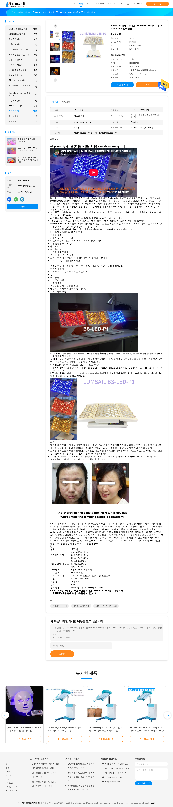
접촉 (23, 206)
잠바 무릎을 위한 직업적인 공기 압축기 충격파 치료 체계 (45, 784)
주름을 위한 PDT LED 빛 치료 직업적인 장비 (27, 149)
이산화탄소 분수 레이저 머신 (23, 86)
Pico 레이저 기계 (23, 106)
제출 (62, 653)
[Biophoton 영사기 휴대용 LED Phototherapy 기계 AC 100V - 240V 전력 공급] (84, 47)
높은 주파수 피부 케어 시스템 (106, 606)
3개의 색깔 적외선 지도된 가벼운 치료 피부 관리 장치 (27, 159)
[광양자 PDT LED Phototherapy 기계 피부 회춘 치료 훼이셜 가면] (24, 705)
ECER (153, 803)
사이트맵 (9, 783)
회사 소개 (9, 775)
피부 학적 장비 (23, 111)
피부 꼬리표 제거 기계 (81, 606)
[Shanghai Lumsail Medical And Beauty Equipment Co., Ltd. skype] (22, 199)
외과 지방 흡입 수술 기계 (23, 54)
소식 (7, 779)
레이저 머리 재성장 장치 (23, 70)
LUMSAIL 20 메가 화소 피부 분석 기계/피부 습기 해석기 (81, 766)
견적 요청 (158, 4)
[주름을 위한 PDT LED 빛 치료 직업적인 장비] (11, 150)
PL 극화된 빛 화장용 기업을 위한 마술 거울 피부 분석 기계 (81, 787)
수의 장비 (23, 121)
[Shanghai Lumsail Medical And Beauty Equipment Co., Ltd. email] (9, 199)
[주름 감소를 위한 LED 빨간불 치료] (11, 141)
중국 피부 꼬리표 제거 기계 (29, 803)
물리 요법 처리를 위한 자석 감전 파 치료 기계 (45, 775)
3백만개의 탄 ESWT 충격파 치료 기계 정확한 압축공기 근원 (45, 766)
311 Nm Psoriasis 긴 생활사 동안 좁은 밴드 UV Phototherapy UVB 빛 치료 (147, 730)
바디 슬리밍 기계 (23, 75)
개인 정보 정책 (11, 790)
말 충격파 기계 (23, 44)
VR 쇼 (7, 771)
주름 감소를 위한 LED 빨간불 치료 (27, 140)
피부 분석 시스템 (23, 65)
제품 (7, 768)
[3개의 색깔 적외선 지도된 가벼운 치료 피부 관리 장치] (11, 160)
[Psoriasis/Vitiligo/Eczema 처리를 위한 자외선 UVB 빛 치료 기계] (65, 705)
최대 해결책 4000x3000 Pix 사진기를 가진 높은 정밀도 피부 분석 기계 (81, 777)
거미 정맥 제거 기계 (60, 606)
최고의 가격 (122, 84)
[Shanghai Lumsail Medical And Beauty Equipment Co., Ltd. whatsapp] (16, 199)
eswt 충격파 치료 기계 (23, 29)
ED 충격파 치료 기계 (23, 34)
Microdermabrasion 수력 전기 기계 (23, 94)
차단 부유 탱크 (23, 101)
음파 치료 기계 (23, 39)
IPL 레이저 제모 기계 (23, 80)
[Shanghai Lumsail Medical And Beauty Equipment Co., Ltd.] (16, 4)
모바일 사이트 (11, 787)
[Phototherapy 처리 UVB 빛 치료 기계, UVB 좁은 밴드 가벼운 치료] (106, 705)
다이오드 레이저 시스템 (23, 49)
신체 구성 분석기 (23, 60)
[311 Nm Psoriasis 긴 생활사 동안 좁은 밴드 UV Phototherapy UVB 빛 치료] (147, 705)
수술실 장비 (23, 116)
